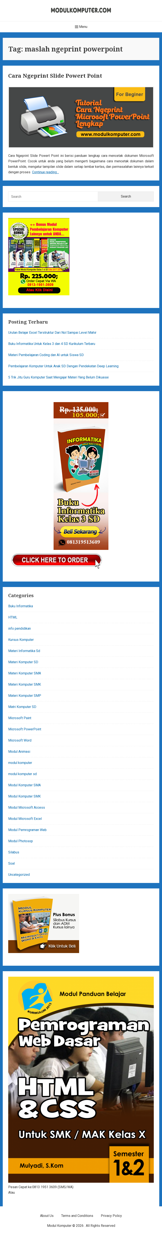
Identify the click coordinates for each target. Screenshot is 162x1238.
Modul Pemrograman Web (27, 830)
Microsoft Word (19, 740)
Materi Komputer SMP (24, 696)
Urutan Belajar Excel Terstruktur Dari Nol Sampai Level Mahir (52, 333)
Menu (82, 27)
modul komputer (20, 763)
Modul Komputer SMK (24, 796)
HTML (12, 617)
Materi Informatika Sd (24, 651)
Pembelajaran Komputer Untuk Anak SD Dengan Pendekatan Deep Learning (63, 366)
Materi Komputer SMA (24, 673)
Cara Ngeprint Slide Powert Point (55, 75)
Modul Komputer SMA (24, 785)
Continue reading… (45, 172)
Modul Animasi (19, 752)
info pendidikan (19, 628)
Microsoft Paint (19, 718)
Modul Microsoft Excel (25, 819)
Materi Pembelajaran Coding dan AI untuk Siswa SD (46, 355)
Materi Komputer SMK (24, 684)
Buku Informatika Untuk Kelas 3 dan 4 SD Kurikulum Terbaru (51, 344)
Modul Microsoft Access (26, 807)
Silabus (13, 852)
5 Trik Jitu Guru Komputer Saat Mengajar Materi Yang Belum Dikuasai (58, 377)
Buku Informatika (20, 606)
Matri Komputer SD (22, 707)
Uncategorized (19, 875)
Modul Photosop (20, 841)
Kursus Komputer (21, 640)
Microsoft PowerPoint (24, 729)
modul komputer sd (22, 774)
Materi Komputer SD (23, 662)
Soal (11, 863)
